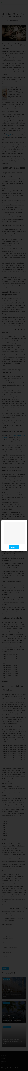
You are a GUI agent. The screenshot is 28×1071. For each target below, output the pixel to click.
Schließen (14, 547)
